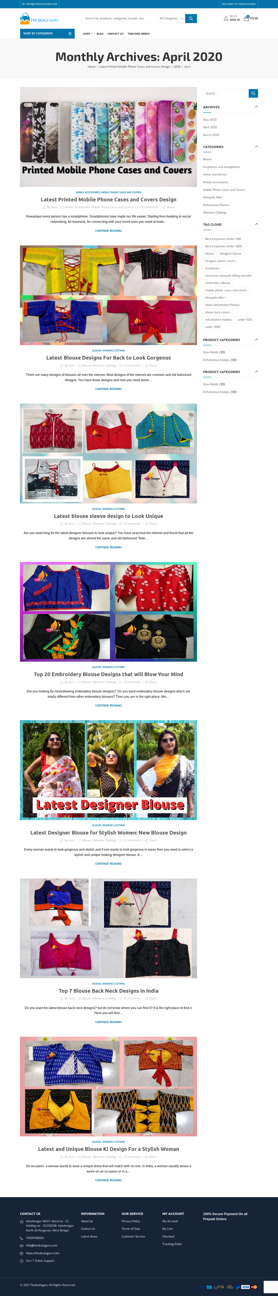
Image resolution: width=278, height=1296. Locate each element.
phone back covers (217, 312)
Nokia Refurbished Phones (222, 305)
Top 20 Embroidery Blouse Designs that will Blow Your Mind (108, 674)
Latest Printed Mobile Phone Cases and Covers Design (134, 67)
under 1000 (212, 327)
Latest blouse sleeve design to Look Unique (108, 515)
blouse (209, 254)
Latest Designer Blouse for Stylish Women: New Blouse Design (108, 832)
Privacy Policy (131, 1221)
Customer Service (133, 1237)
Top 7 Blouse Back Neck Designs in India (109, 990)
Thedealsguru (39, 1285)
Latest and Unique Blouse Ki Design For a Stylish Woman (108, 1148)
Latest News (89, 1237)
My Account (170, 1221)
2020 (177, 67)
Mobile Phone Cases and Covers (121, 192)
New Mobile (211, 352)
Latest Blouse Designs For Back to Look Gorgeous (108, 357)
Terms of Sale (131, 1229)
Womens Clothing (113, 350)
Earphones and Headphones (221, 167)
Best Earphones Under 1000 (223, 246)
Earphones (212, 268)
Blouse (96, 350)
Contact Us (88, 1229)
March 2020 (211, 135)
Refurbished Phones (216, 205)
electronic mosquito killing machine (228, 276)
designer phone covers (220, 261)
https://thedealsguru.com (42, 1253)
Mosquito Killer (213, 197)
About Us (87, 1221)
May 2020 (210, 120)
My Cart (167, 1229)
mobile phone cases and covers (226, 290)
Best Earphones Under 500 (223, 239)
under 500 (245, 320)
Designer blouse (230, 254)
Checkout (168, 1237)
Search (191, 18)
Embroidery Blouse (217, 283)
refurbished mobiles (218, 320)
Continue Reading (108, 230)
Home (92, 67)
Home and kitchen (215, 175)
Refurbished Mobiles (216, 360)
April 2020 (210, 127)
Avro (54, 207)
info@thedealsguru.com (41, 1245)
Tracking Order (172, 1244)
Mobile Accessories (88, 192)
